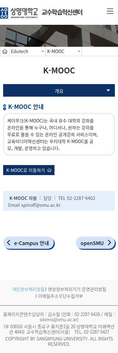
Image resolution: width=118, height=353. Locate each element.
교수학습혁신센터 (62, 12)
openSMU (92, 243)
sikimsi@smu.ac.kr (58, 319)
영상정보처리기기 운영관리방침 (77, 289)
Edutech (19, 51)
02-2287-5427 (96, 332)
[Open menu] (110, 10)
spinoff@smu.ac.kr (40, 205)
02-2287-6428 (87, 314)
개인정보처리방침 (28, 289)
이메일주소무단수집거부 (60, 296)
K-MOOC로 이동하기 (25, 170)
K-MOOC (55, 51)
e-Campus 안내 (31, 243)
